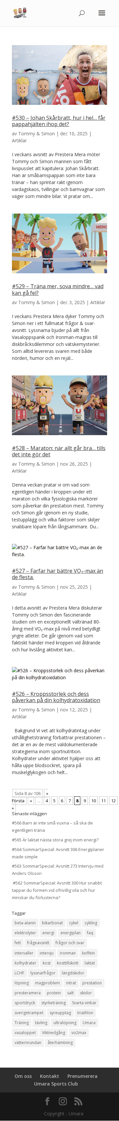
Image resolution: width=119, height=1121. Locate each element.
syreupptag (60, 1013)
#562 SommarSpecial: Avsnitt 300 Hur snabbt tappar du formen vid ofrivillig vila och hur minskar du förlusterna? (57, 890)
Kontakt (49, 1076)
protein (54, 993)
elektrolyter (25, 933)
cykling (91, 923)
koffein (88, 953)
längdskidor (73, 973)
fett (18, 943)
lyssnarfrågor (43, 973)
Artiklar (19, 140)
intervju (47, 953)
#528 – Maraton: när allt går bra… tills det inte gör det (58, 451)
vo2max (78, 1032)
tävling (41, 1022)
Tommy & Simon (36, 133)
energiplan (70, 933)
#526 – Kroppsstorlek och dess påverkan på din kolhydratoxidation (56, 697)
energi (48, 933)
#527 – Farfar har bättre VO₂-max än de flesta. (57, 574)
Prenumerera (82, 1076)
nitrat (71, 983)
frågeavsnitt (38, 943)
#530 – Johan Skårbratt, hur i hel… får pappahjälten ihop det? (58, 121)
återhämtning (60, 1042)
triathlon (85, 1013)
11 (103, 801)
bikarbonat (52, 923)
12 (113, 801)
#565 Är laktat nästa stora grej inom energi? (55, 840)
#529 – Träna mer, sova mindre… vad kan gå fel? (57, 289)
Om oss (23, 1076)
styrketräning (53, 1003)
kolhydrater (25, 963)
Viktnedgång (53, 1032)
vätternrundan (28, 1042)
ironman (68, 953)
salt (70, 993)
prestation (92, 983)
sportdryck (25, 1003)
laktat (90, 963)
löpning (22, 983)
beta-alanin (25, 923)
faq (90, 933)
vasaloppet (25, 1032)
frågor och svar (70, 943)
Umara (89, 1022)
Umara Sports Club (56, 1084)
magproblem (47, 983)
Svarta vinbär (84, 1003)
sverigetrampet (29, 1013)
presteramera (28, 993)
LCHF (19, 973)
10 (93, 801)
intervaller (24, 953)
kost (47, 963)
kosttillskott (67, 963)
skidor (86, 993)
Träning (22, 1022)
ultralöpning (65, 1022)
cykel (73, 923)
